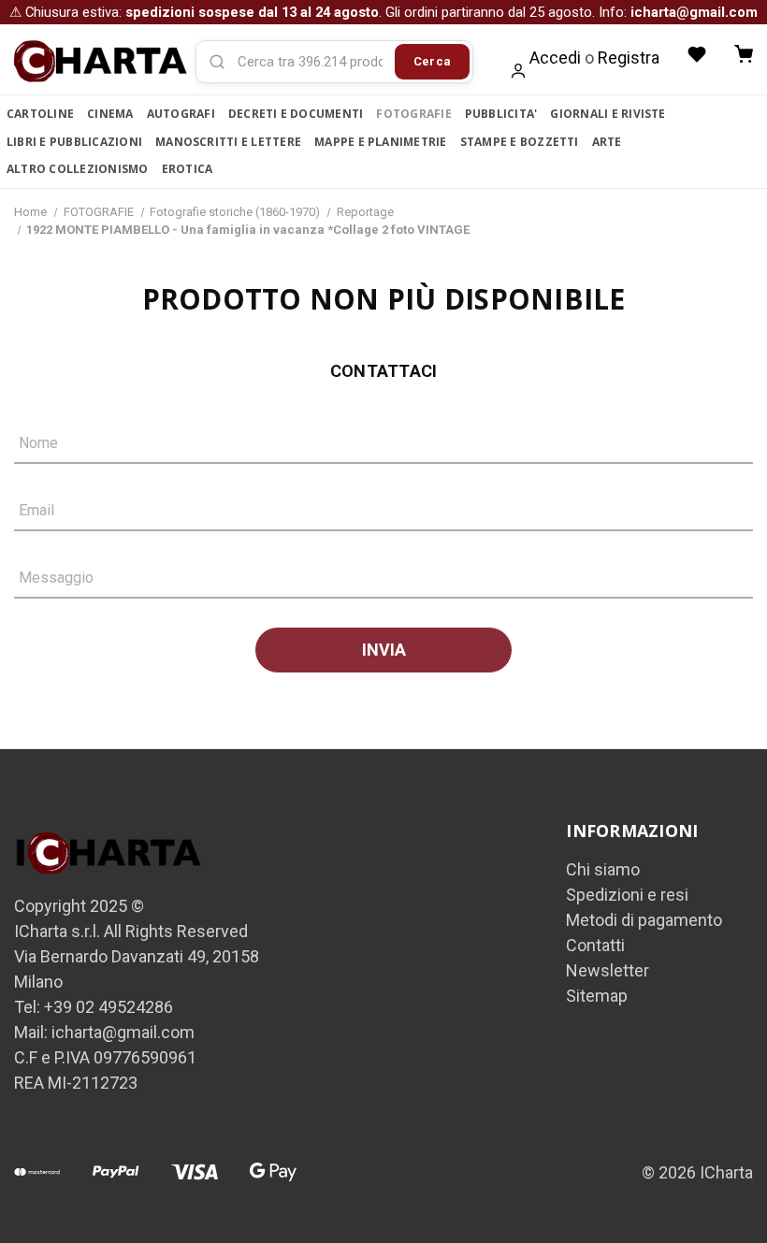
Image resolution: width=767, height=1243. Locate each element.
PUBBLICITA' (501, 114)
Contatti (595, 945)
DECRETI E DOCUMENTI (296, 114)
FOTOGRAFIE (413, 114)
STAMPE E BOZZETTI (519, 142)
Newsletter (607, 970)
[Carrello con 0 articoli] (743, 54)
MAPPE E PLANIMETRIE (380, 142)
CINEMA (110, 114)
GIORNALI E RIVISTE (607, 114)
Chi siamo (603, 869)
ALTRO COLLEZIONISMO (78, 169)
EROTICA (187, 169)
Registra (628, 57)
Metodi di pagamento (644, 920)
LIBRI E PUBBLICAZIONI (74, 142)
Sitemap (597, 995)
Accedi (555, 57)
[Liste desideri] (696, 54)
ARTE (607, 142)
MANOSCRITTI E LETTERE (228, 142)
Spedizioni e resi (627, 894)
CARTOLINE (40, 114)
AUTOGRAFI (181, 114)
